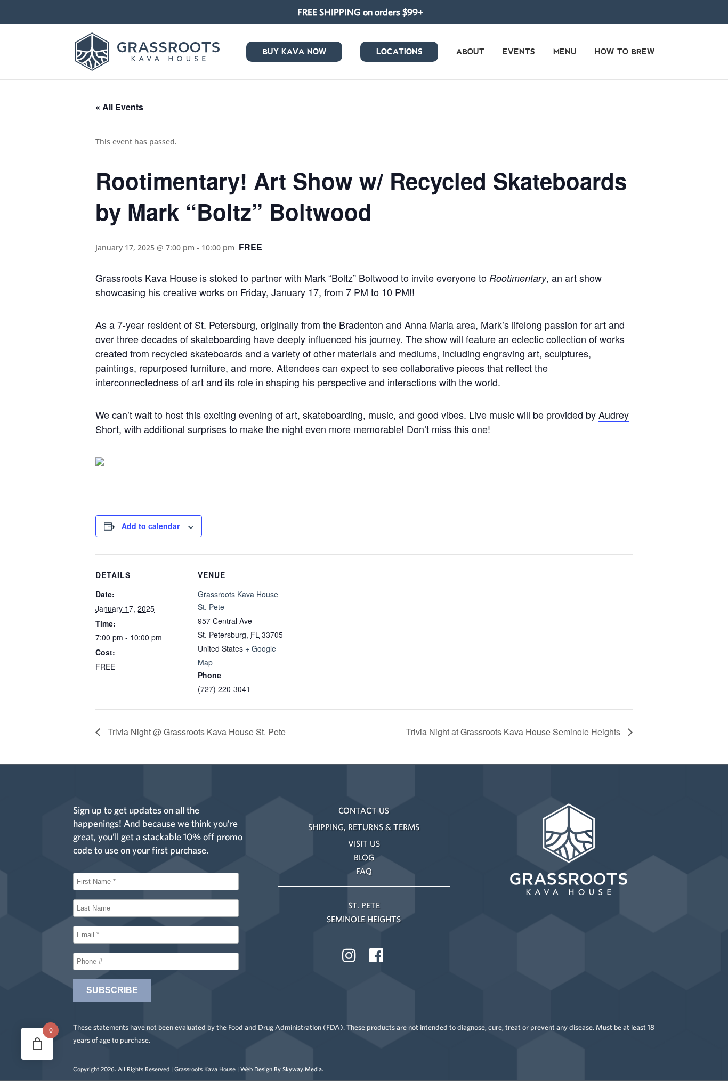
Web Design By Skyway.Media (281, 1069)
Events (519, 52)
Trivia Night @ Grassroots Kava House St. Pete (196, 732)
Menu (565, 52)
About (470, 52)
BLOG (364, 857)
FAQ (364, 871)
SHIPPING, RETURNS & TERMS (363, 827)
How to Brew (625, 52)
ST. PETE (364, 905)
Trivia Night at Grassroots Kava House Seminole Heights (514, 732)
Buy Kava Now (294, 52)
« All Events (119, 107)
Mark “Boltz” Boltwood (351, 278)
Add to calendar (151, 526)
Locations (399, 52)
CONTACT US (363, 810)
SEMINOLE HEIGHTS (364, 919)
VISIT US (364, 843)
